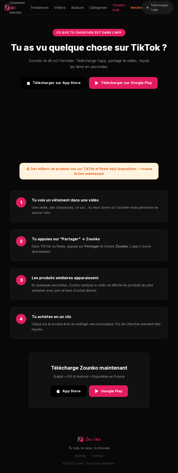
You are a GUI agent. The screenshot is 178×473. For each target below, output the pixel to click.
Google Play (111, 391)
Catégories (98, 7)
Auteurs (77, 7)
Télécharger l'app (159, 7)
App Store (71, 391)
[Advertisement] (89, 130)
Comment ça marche (17, 7)
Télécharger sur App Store (57, 82)
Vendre (136, 7)
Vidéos (60, 7)
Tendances (39, 7)
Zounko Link (119, 7)
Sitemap (80, 456)
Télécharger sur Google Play (126, 82)
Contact (97, 456)
